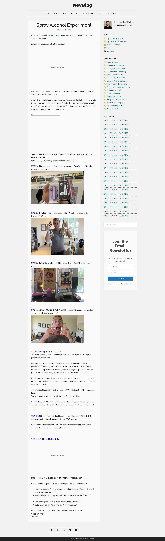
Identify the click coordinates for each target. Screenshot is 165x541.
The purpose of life (114, 96)
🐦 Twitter (108, 47)
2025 (106, 124)
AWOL (34, 94)
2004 (106, 215)
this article (55, 35)
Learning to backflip (114, 90)
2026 (106, 120)
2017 (106, 159)
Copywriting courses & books (118, 87)
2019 (106, 150)
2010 (106, 189)
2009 (106, 194)
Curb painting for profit (116, 68)
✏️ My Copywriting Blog (114, 38)
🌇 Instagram (109, 51)
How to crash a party (115, 74)
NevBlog (82, 5)
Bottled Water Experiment (117, 81)
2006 (106, 207)
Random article (113, 108)
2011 (106, 185)
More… (131, 25)
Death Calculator (113, 93)
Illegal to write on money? (117, 71)
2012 (106, 181)
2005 (106, 211)
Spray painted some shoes (117, 99)
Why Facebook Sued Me (116, 77)
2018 (106, 155)
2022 (106, 137)
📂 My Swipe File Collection (115, 41)
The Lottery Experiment (116, 65)
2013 (106, 176)
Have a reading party (115, 105)
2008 (106, 198)
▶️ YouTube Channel (112, 44)
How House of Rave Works (117, 84)
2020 (106, 146)
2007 (106, 202)
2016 (106, 163)
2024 (106, 129)
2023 (106, 133)
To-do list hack (112, 62)
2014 (106, 172)
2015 (106, 168)
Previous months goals (115, 102)
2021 (106, 141)
